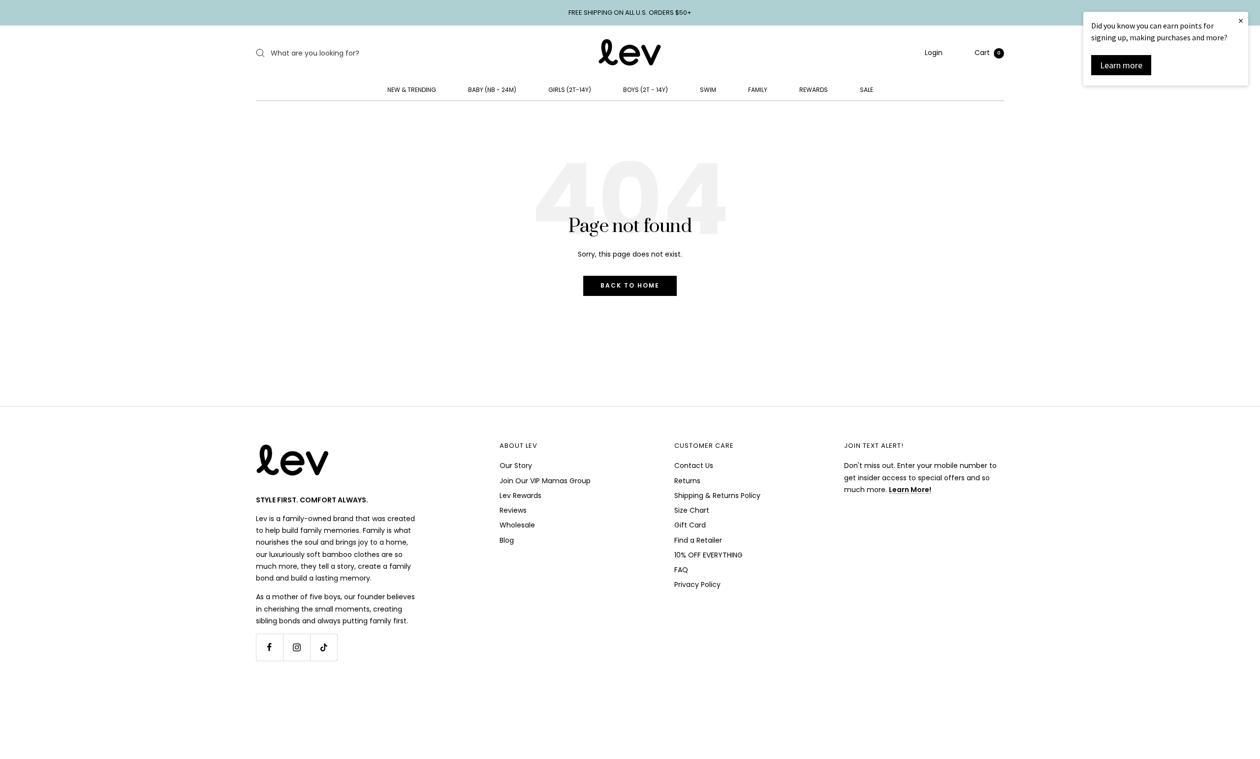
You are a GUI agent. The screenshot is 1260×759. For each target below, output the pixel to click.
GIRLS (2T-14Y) (569, 90)
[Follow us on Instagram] (296, 647)
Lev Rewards (520, 495)
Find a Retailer (698, 540)
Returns (687, 481)
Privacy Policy (697, 584)
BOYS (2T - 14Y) (645, 90)
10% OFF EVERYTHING (708, 555)
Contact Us (693, 465)
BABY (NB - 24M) (492, 90)
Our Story (516, 465)
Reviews (513, 510)
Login (934, 53)
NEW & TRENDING (411, 90)
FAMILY (757, 90)
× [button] (1240, 20)
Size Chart (691, 510)
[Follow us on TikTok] (323, 647)
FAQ (681, 570)
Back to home (630, 285)
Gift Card (690, 525)
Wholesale (517, 525)
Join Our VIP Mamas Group (545, 481)
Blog (507, 540)
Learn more (1121, 65)
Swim (708, 90)
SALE (866, 90)
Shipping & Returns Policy (717, 495)
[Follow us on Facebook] (269, 647)
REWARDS (813, 90)
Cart (988, 53)
